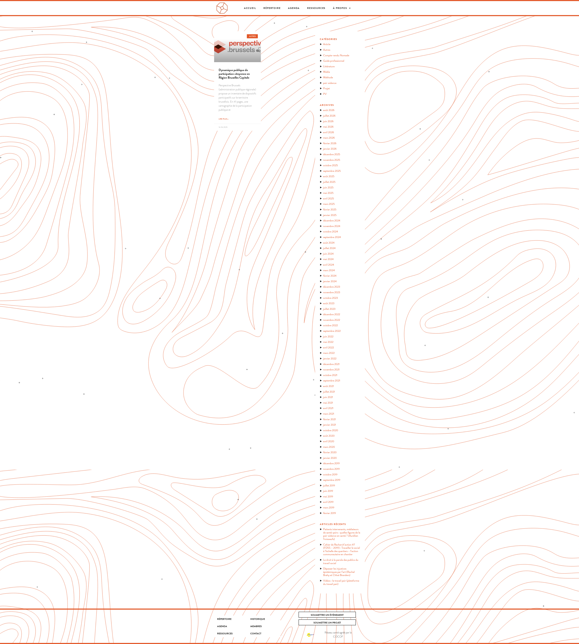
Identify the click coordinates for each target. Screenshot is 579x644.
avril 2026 (328, 132)
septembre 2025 (332, 171)
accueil (250, 8)
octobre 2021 (330, 375)
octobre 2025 (330, 165)
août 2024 (329, 243)
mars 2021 (328, 414)
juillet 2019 (329, 485)
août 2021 (328, 386)
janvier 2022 (329, 358)
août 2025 (328, 176)
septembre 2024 (332, 237)
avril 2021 (328, 408)
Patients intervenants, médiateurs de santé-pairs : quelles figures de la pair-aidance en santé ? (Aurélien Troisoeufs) (341, 534)
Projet (326, 88)
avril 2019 (328, 502)
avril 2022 (328, 347)
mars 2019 (328, 507)
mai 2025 (328, 193)
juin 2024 (328, 254)
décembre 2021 (331, 364)
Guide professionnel (333, 61)
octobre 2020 (330, 430)
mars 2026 (329, 138)
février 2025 (329, 209)
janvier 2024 (330, 281)
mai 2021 (328, 403)
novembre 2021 (331, 369)
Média (326, 72)
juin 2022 (328, 336)
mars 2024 (329, 270)
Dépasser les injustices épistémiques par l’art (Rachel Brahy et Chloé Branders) (339, 571)
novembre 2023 (331, 292)
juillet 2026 (329, 116)
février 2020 (330, 452)
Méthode (328, 77)
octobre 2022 (330, 325)
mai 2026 (328, 127)
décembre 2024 (331, 220)
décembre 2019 (331, 463)
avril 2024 (328, 265)
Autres (326, 50)
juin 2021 (328, 397)
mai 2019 (328, 496)
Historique (257, 619)
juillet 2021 (329, 392)
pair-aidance (329, 83)
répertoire (271, 8)
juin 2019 (328, 491)
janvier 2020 (330, 458)
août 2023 (328, 303)
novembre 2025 (331, 160)
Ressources (316, 8)
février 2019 (329, 513)
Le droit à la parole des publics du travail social (340, 561)
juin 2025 (328, 187)
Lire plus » (223, 119)
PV (325, 94)
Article (326, 44)
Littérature (329, 66)
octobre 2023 (330, 298)
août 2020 (329, 436)
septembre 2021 (331, 380)
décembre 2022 (331, 314)
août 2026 (328, 110)
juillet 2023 (329, 309)
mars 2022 (329, 353)
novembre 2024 (331, 226)
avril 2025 (328, 198)
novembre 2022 (331, 320)
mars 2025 (329, 204)
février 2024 (330, 276)
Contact (255, 633)
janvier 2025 (330, 215)
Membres (256, 626)
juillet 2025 (329, 182)
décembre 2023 (331, 287)
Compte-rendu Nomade (336, 55)
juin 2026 (328, 121)
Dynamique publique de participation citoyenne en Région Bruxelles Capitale (234, 74)
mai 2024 (328, 259)
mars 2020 (329, 447)
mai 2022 (328, 342)
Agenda (294, 8)
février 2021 (329, 419)
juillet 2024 (329, 248)
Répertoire (224, 619)
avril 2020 (328, 441)
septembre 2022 (332, 331)
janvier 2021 (329, 425)
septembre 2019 (331, 480)
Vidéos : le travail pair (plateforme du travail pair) (341, 582)
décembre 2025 (331, 154)
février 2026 (329, 143)
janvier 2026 (330, 149)
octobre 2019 (330, 474)
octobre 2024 (330, 231)
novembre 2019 (331, 469)
